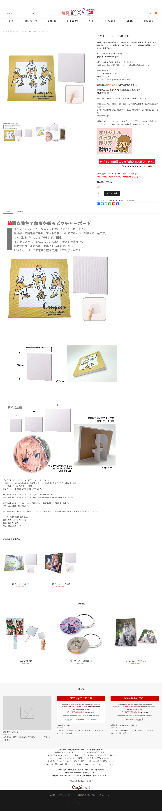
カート (91, 21)
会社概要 (52, 795)
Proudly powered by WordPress (71, 803)
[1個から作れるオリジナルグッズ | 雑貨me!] (79, 16)
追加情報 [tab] (20, 211)
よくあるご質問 (72, 21)
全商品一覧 (52, 21)
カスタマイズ (112, 193)
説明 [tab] (8, 211)
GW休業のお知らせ (64, 725)
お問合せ (101, 795)
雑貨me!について (31, 21)
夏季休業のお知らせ (10, 732)
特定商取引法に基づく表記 (86, 795)
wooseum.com (94, 803)
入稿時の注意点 (110, 85)
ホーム (11, 21)
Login (149, 14)
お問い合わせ (148, 21)
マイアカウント (110, 21)
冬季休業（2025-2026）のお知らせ (124, 725)
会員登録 (130, 21)
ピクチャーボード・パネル (23, 31)
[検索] (33, 13)
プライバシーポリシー (66, 795)
